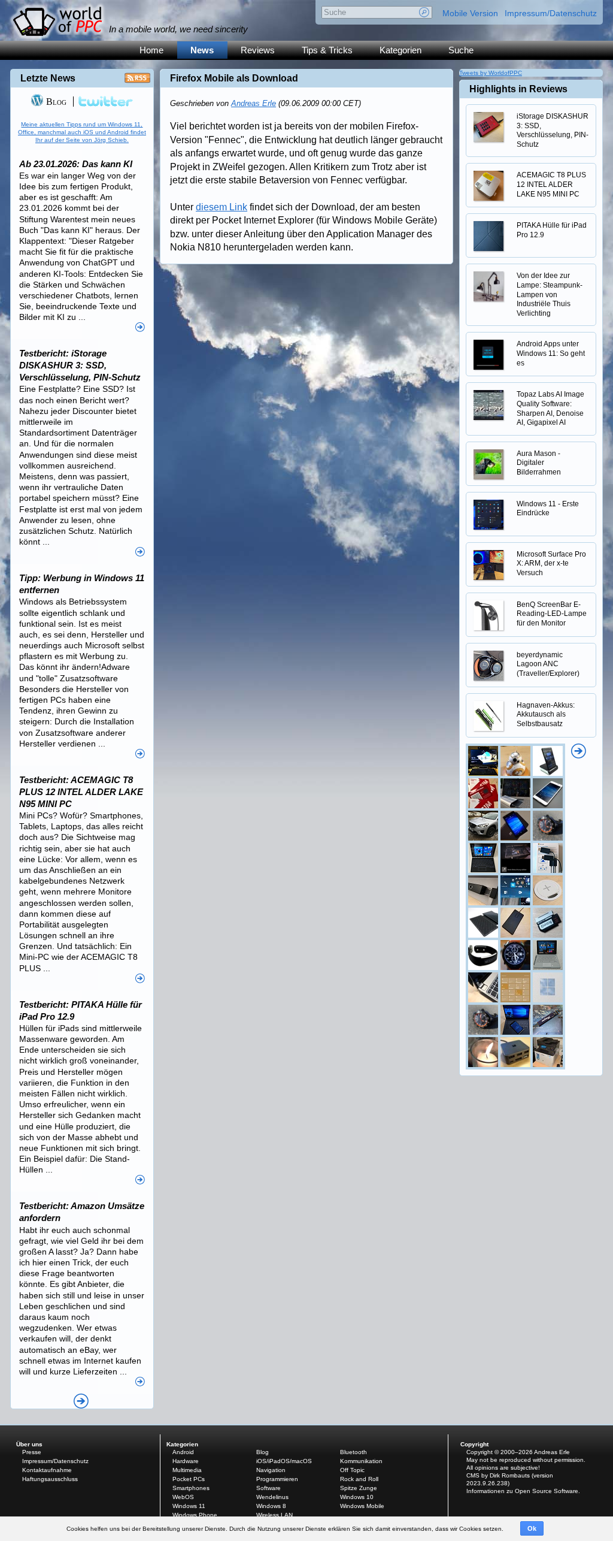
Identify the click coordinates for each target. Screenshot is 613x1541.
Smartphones (191, 1488)
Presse (31, 1452)
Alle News (81, 1401)
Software (268, 1488)
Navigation (271, 1470)
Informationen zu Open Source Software (522, 1491)
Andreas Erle (253, 103)
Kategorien (400, 50)
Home (151, 50)
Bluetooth (353, 1452)
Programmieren (277, 1479)
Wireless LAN (274, 1515)
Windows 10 (357, 1497)
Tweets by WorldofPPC (490, 73)
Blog (55, 101)
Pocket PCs (188, 1479)
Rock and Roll (359, 1479)
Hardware (185, 1461)
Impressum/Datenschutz (551, 13)
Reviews (258, 50)
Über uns (29, 1444)
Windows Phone (194, 1515)
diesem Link (221, 207)
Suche (461, 50)
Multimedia (187, 1470)
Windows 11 (188, 1506)
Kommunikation (361, 1461)
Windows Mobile (362, 1506)
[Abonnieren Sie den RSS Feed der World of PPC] (137, 81)
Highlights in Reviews (518, 89)
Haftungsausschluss (50, 1479)
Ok (531, 1528)
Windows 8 (271, 1506)
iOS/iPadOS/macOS (284, 1461)
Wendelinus (272, 1497)
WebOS (183, 1497)
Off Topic (352, 1470)
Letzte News (47, 78)
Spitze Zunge (358, 1488)
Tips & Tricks (327, 50)
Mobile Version (470, 13)
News (202, 50)
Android (183, 1452)
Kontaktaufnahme (47, 1470)
